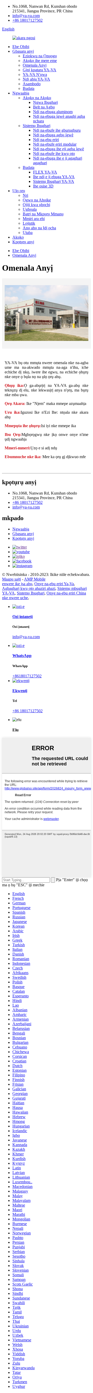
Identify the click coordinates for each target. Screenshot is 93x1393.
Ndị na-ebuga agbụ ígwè (53, 135)
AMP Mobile (34, 579)
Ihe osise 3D (43, 186)
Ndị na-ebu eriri (46, 139)
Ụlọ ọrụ (18, 191)
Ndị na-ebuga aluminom (53, 111)
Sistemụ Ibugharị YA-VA (53, 181)
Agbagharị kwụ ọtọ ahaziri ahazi (28, 588)
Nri (25, 195)
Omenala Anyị (35, 65)
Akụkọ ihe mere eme (40, 60)
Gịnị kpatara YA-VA (39, 70)
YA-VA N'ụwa (35, 74)
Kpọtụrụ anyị (23, 242)
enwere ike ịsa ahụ (17, 584)
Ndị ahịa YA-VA (36, 79)
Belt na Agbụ (44, 107)
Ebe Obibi (20, 46)
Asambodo (32, 84)
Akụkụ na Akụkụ (37, 98)
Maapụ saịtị (11, 579)
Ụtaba (28, 232)
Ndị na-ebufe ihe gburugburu (57, 130)
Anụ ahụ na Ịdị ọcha (39, 228)
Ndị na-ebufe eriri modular (54, 144)
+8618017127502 (27, 676)
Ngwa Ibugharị (45, 102)
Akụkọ (18, 237)
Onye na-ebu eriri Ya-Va (54, 584)
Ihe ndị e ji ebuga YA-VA (54, 177)
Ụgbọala (30, 209)
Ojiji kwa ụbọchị (36, 204)
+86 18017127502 (27, 20)
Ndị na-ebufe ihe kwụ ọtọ (54, 153)
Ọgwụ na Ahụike (37, 200)
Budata (28, 88)
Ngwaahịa (20, 93)
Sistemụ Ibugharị (36, 125)
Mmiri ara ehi (34, 218)
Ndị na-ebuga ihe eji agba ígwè (58, 149)
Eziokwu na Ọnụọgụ (40, 56)
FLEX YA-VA (45, 172)
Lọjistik (29, 223)
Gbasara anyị (23, 51)
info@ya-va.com (26, 15)
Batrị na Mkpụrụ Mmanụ (43, 214)
